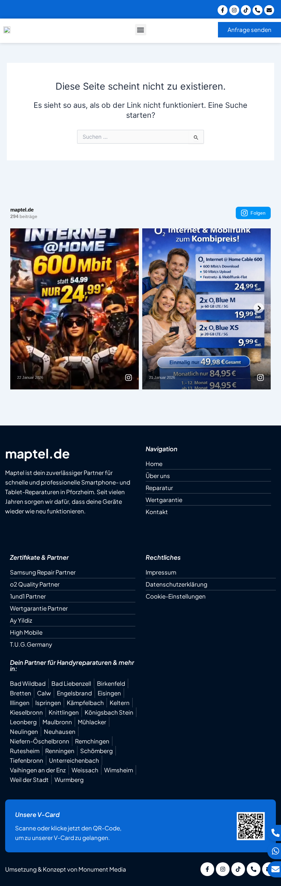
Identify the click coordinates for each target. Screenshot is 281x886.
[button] (140, 29)
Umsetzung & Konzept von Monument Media (65, 869)
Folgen (258, 213)
